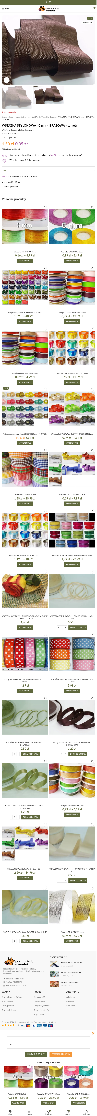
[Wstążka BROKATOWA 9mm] (72, 907)
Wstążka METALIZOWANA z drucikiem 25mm (25, 869)
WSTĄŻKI (36, 117)
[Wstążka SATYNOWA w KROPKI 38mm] (25, 530)
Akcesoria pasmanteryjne (71, 972)
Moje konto (70, 997)
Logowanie (70, 1001)
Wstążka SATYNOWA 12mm (78, 1094)
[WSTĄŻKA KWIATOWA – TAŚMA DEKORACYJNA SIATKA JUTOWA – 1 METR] (25, 591)
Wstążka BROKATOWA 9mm (72, 932)
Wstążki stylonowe (48, 117)
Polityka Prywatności (42, 1006)
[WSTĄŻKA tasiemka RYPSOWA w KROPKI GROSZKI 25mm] (25, 654)
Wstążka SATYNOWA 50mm (48, 1094)
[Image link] (19, 961)
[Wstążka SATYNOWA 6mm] (72, 227)
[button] (77, 627)
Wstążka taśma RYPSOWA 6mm (25, 373)
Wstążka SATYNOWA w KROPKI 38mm (25, 555)
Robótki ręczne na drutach (71, 962)
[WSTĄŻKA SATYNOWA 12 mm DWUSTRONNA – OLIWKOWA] (25, 780)
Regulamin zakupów (41, 1010)
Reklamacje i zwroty (9, 1010)
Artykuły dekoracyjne (69, 982)
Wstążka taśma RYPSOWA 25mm (72, 313)
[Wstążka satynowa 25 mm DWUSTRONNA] (25, 287)
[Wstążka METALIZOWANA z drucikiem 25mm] (25, 844)
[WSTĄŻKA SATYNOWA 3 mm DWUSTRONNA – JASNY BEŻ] (72, 591)
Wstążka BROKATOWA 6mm (72, 806)
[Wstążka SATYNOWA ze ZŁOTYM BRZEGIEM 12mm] (72, 409)
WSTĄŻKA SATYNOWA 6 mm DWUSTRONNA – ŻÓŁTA (25, 932)
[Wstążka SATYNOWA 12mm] (78, 1077)
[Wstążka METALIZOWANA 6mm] (72, 469)
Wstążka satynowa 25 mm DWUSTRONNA (25, 313)
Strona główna (7, 117)
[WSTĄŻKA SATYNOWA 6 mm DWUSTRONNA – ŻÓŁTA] (25, 907)
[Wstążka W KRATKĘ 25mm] (25, 469)
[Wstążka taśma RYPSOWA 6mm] (25, 348)
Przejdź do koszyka (61, 1054)
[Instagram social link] (50, 2)
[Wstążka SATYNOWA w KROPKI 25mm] (72, 348)
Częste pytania (39, 1001)
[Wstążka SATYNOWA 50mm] (48, 1077)
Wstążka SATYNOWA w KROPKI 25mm (72, 373)
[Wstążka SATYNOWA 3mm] (25, 227)
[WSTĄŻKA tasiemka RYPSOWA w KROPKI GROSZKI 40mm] (72, 654)
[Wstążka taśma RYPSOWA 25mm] (72, 287)
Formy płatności (8, 1006)
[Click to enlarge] (6, 80)
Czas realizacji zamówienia (12, 997)
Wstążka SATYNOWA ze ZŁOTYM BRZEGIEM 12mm (72, 434)
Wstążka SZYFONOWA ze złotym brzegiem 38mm (72, 555)
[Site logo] (48, 8)
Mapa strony (39, 1014)
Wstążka (5, 176)
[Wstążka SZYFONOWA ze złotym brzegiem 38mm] (72, 530)
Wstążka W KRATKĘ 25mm (25, 495)
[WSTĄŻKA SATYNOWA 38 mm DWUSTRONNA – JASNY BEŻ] (72, 844)
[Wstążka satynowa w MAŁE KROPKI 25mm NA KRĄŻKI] (25, 409)
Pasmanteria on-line (22, 117)
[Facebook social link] (46, 2)
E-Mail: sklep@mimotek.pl (16, 985)
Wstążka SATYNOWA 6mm (72, 252)
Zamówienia (70, 1006)
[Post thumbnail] (54, 964)
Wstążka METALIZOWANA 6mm (72, 495)
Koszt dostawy (7, 1001)
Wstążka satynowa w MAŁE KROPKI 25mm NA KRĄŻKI (25, 434)
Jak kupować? (39, 997)
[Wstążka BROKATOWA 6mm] (72, 780)
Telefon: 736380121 (14, 982)
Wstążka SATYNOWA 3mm (25, 252)
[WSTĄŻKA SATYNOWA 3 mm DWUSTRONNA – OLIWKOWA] (25, 717)
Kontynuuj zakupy (35, 1054)
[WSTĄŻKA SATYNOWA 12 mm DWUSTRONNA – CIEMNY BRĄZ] (72, 717)
